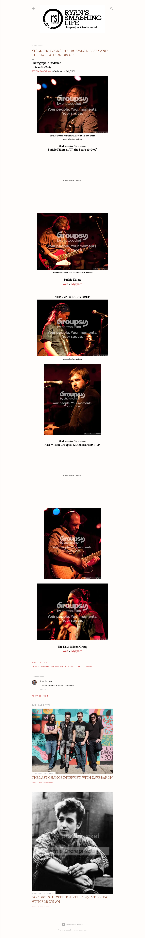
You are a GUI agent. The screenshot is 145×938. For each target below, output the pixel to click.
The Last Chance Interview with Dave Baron (72, 777)
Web (65, 284)
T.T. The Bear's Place (41, 71)
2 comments (44, 907)
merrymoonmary (80, 930)
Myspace (76, 284)
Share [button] (34, 662)
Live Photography (57, 666)
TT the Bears (87, 666)
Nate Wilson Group (73, 666)
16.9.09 (43, 689)
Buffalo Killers (43, 666)
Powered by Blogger (74, 924)
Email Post (43, 662)
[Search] (111, 8)
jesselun (44, 681)
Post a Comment (40, 696)
